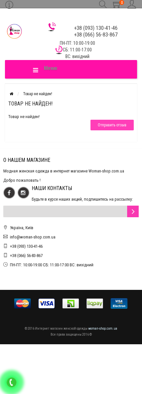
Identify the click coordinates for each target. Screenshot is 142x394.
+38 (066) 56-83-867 (26, 255)
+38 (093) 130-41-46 (26, 246)
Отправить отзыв (112, 125)
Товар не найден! (37, 94)
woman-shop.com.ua (102, 328)
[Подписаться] (133, 211)
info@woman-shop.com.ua (32, 236)
